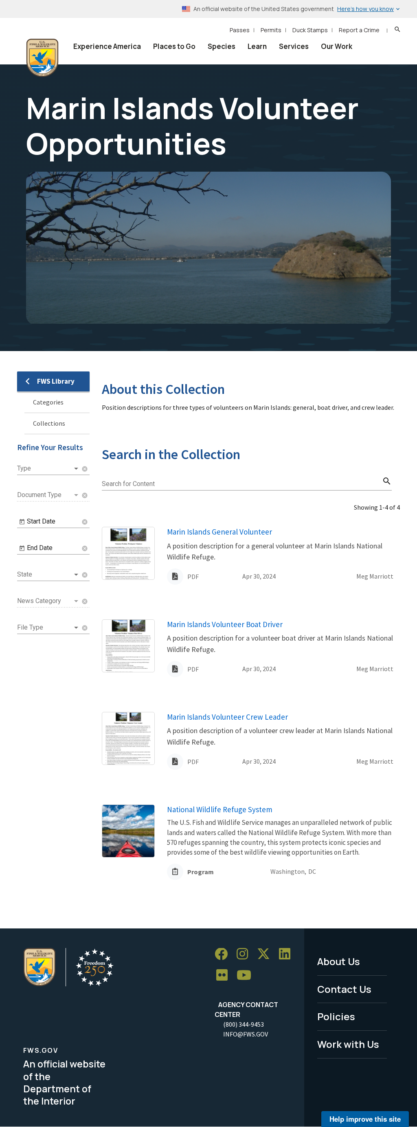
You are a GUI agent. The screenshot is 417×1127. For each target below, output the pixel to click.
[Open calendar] (22, 522)
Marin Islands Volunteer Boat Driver (225, 624)
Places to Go (174, 46)
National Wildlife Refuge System (219, 809)
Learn (257, 46)
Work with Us (348, 1044)
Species (221, 46)
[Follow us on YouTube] (247, 975)
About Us (338, 961)
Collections (49, 423)
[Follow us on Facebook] (224, 954)
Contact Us (344, 989)
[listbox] (48, 468)
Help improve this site (365, 1119)
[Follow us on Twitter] (266, 954)
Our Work (336, 46)
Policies (336, 1016)
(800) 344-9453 (243, 1024)
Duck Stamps (310, 30)
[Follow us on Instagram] (245, 954)
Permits (271, 30)
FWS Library (56, 381)
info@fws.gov (245, 1034)
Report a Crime (359, 30)
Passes (240, 30)
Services (294, 46)
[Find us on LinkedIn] (287, 954)
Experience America (107, 46)
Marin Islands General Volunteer (219, 532)
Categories (48, 402)
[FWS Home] (42, 57)
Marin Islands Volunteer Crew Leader (227, 717)
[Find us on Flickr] (224, 975)
